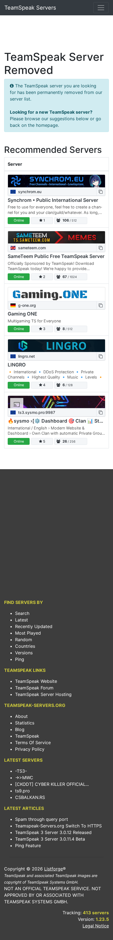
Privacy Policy (29, 749)
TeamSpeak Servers (30, 7)
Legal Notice (96, 925)
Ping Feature (28, 845)
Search (22, 613)
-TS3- (21, 771)
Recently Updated (33, 626)
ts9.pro (22, 790)
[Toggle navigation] (101, 7)
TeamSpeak (27, 736)
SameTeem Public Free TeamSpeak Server (56, 256)
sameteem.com (31, 247)
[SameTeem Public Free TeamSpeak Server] (56, 237)
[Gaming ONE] (56, 294)
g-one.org (26, 305)
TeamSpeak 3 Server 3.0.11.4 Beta (50, 839)
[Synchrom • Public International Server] (56, 181)
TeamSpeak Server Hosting (43, 694)
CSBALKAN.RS (30, 797)
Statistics (24, 723)
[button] (100, 191)
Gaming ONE (22, 314)
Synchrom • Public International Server (53, 200)
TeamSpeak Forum (34, 687)
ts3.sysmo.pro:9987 (36, 412)
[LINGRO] (56, 345)
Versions (24, 652)
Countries (25, 646)
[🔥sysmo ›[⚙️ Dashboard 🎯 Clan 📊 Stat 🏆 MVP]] (56, 402)
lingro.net (26, 356)
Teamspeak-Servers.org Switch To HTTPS (58, 826)
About (21, 716)
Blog (19, 729)
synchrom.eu (29, 191)
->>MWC (24, 777)
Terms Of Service (33, 742)
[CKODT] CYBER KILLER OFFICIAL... (52, 784)
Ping (19, 659)
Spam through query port (41, 819)
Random (23, 639)
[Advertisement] (56, 34)
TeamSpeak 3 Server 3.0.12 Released (53, 832)
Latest (21, 620)
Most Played (28, 633)
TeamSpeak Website (36, 681)
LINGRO (17, 365)
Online (19, 220)
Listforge (53, 869)
